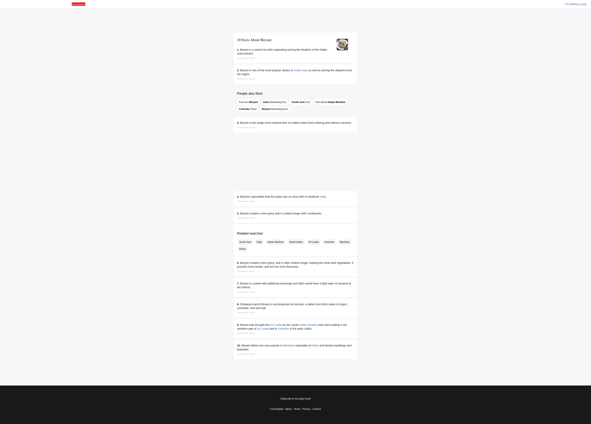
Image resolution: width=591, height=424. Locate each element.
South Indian (296, 242)
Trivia (248, 109)
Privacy (306, 409)
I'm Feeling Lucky (575, 4)
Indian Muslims (275, 242)
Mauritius (345, 242)
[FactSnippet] (78, 5)
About (288, 409)
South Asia (300, 70)
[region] (295, 20)
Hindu (242, 249)
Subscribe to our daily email (295, 398)
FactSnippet (276, 409)
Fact (301, 102)
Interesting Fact (274, 102)
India (323, 196)
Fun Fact (248, 102)
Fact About (330, 102)
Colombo (329, 242)
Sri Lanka (313, 242)
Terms (297, 409)
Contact (316, 409)
